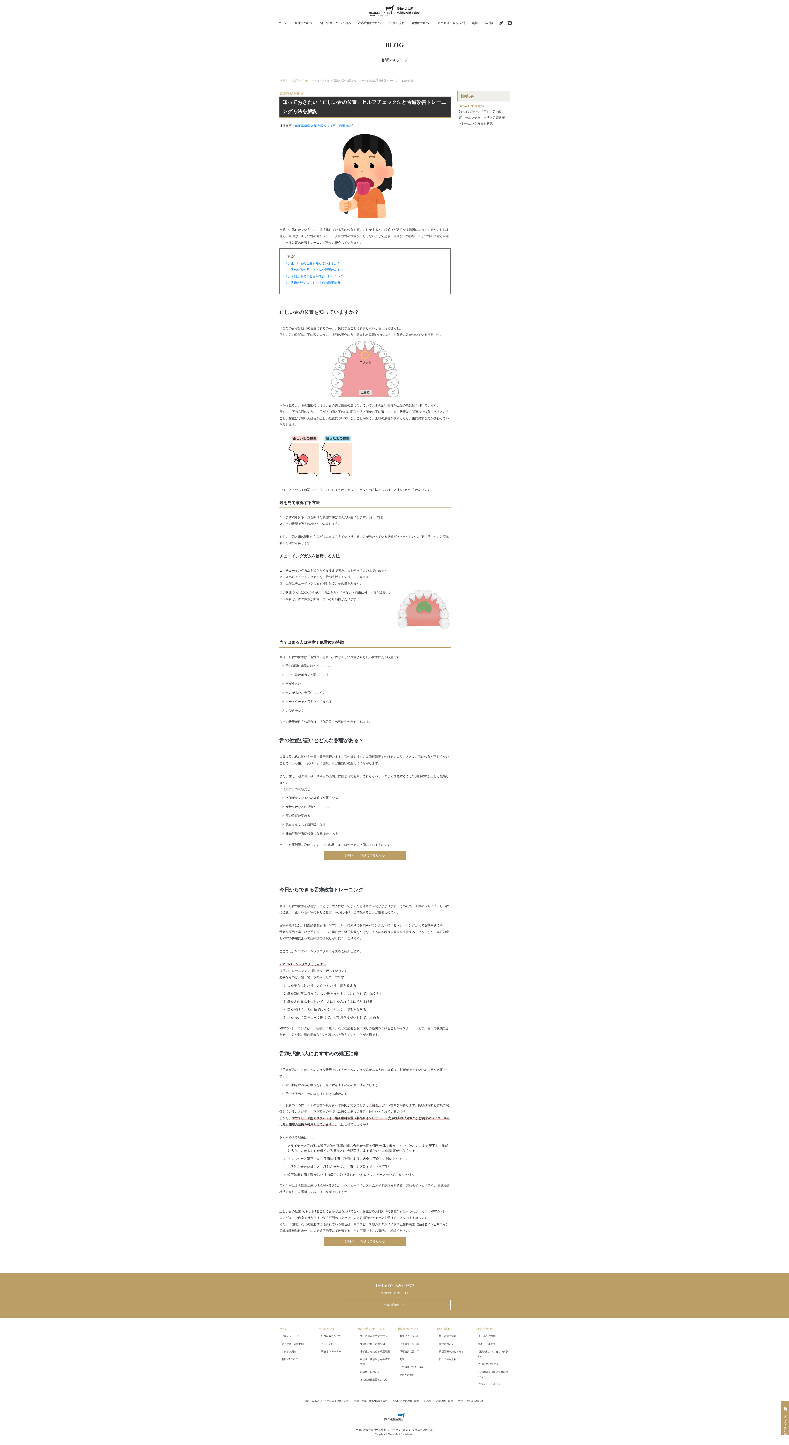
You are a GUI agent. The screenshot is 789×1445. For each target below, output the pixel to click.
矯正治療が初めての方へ (373, 1336)
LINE (510, 23)
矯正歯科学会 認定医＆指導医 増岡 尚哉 (323, 126)
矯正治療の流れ (447, 1336)
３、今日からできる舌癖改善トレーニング (314, 276)
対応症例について (370, 23)
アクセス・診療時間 (451, 23)
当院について (304, 23)
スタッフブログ (501, 23)
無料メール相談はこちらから (365, 855)
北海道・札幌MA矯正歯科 (438, 1400)
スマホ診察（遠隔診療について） (493, 1374)
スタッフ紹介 (288, 1351)
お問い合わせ (484, 1328)
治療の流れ (397, 23)
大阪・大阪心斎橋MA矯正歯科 (371, 1400)
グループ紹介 (328, 1343)
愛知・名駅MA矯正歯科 (406, 1400)
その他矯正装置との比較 (373, 1379)
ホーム (283, 23)
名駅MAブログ (300, 80)
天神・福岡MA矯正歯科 (471, 1400)
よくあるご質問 (487, 1336)
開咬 (402, 1359)
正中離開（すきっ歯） (412, 1367)
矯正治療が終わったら (451, 1351)
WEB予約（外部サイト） (492, 1364)
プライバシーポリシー (490, 1384)
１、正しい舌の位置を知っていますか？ (312, 263)
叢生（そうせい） (409, 1336)
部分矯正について (370, 1371)
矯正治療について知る (335, 23)
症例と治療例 (407, 1374)
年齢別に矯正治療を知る (373, 1343)
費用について (421, 23)
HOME (283, 80)
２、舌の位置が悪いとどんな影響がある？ (314, 269)
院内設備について (331, 1336)
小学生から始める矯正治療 (375, 1351)
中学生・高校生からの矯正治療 (375, 1361)
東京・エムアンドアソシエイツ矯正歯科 (327, 1400)
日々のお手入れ (447, 1359)
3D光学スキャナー (331, 1351)
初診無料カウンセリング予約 (493, 1354)
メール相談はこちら (394, 1305)
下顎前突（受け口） (411, 1351)
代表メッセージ (290, 1336)
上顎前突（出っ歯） (411, 1343)
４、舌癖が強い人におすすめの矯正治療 (312, 282)
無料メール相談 (482, 23)
